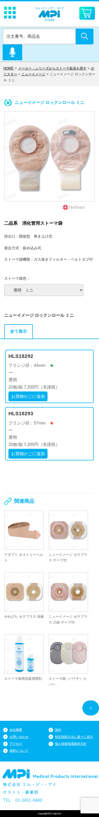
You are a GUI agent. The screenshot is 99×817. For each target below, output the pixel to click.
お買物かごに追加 (28, 396)
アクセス (16, 744)
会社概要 (16, 730)
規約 (58, 730)
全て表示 (18, 331)
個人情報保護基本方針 (71, 744)
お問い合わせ (19, 737)
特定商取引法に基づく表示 (74, 737)
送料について (19, 751)
